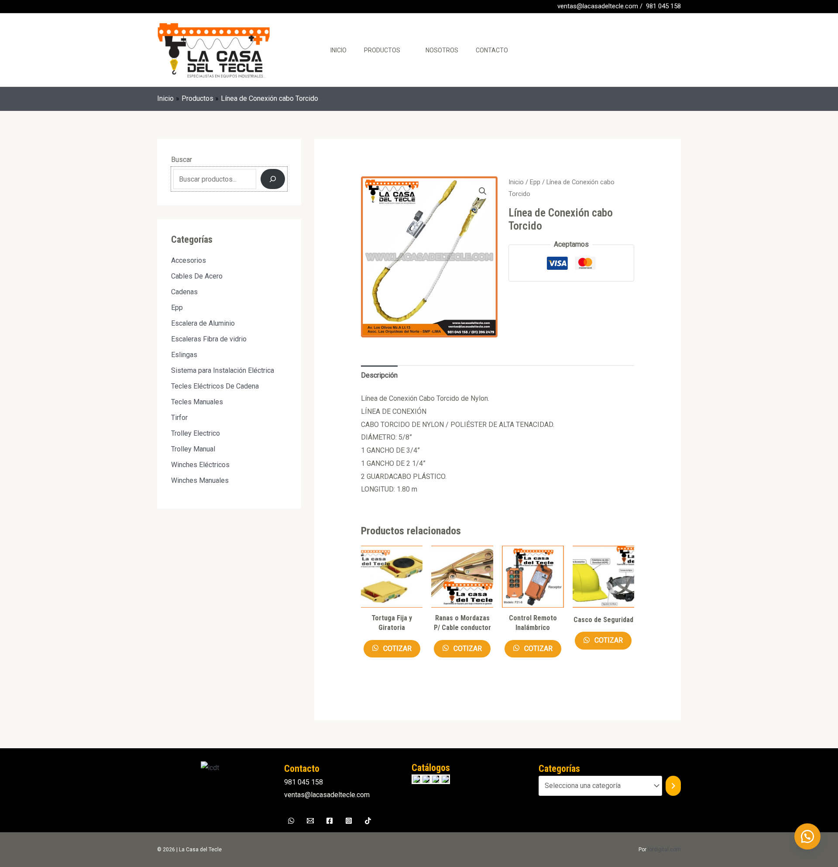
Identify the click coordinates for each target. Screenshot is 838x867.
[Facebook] (161, 7)
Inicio (338, 50)
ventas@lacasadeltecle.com (597, 6)
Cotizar (396, 648)
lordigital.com (664, 849)
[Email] (310, 821)
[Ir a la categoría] (673, 786)
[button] (483, 191)
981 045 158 (663, 6)
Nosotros (442, 50)
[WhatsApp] (174, 7)
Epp (535, 182)
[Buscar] (273, 179)
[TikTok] (368, 821)
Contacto (492, 50)
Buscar (181, 159)
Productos (382, 50)
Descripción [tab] (379, 375)
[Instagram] (349, 821)
